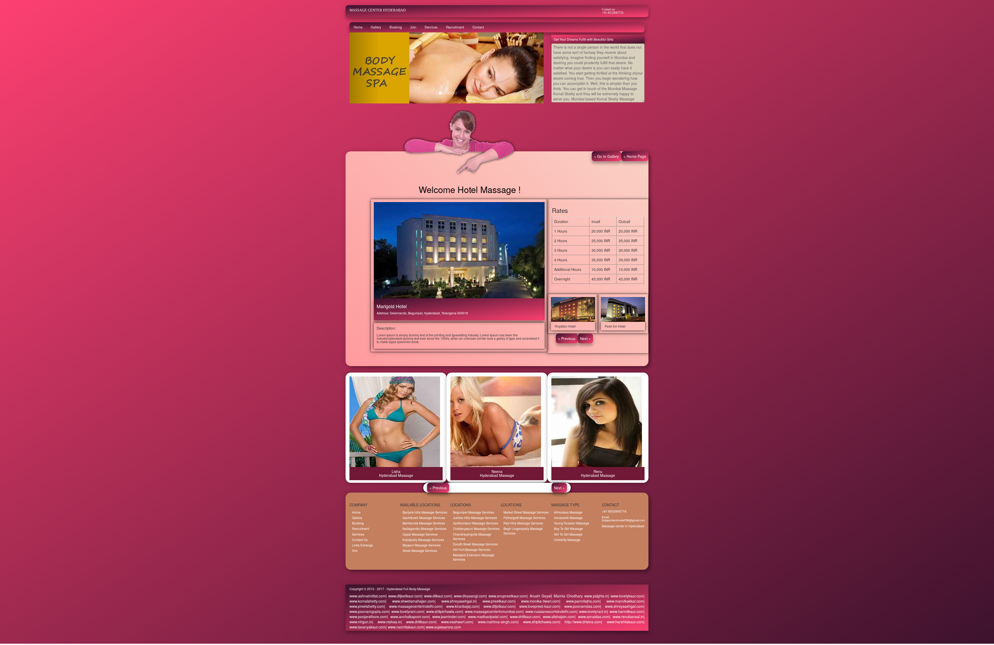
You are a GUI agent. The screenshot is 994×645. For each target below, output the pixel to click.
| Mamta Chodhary (567, 595)
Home (358, 27)
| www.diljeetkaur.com (403, 595)
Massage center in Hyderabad (623, 526)
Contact (478, 27)
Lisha (396, 471)
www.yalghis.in (595, 595)
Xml (354, 550)
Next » (585, 338)
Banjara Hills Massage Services (425, 512)
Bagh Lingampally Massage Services (523, 530)
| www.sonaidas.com (592, 616)
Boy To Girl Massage (568, 528)
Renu (598, 471)
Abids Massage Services (420, 550)
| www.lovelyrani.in (591, 611)
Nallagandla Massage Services (425, 528)
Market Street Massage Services (526, 512)
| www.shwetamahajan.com (410, 601)
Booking (396, 27)
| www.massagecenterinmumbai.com (492, 611)
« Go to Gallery (606, 156)
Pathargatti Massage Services (524, 517)
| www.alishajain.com (557, 616)
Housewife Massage (568, 517)
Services (431, 27)
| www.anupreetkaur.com (506, 595)
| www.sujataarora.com (442, 626)
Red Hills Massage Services (523, 523)
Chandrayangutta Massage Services (472, 536)
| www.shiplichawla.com (538, 621)
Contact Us (360, 539)
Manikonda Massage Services (424, 523)
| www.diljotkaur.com (497, 606)
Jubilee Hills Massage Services (475, 517)
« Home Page (635, 156)
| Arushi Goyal (539, 595)
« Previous (566, 338)
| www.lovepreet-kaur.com (537, 606)
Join (413, 27)
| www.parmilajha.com (579, 601)
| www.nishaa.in (386, 621)
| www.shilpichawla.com (442, 611)
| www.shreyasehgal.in (455, 601)
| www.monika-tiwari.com (537, 601)
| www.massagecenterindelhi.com (413, 606)
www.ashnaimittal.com (367, 595)
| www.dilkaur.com (436, 595)
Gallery (376, 27)
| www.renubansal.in (626, 616)
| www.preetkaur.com (495, 601)
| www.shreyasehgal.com (622, 606)
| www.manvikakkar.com (622, 601)
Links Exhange (362, 545)
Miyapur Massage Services (422, 545)
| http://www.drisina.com (580, 621)
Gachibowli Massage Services (424, 517)
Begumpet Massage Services (473, 512)
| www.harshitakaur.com (622, 621)
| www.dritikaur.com (523, 616)
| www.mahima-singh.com (495, 621)
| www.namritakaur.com (405, 626)
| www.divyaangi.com (468, 595)
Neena (497, 471)
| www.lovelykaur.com (626, 595)
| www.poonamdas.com (579, 606)
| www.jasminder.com (447, 616)
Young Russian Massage (571, 523)
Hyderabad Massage (396, 475)
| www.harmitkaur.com (625, 611)
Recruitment (455, 27)
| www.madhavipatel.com (486, 616)
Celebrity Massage (567, 539)
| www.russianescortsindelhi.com (549, 611)
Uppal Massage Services (420, 534)
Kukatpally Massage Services (423, 539)
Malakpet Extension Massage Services (473, 557)
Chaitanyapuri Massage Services (476, 528)
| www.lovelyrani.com (406, 611)
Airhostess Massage (568, 512)
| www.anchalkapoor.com (408, 616)
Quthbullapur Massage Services (475, 523)
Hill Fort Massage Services (472, 549)
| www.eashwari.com (454, 621)
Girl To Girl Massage (568, 534)
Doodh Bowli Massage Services (475, 544)
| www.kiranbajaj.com (460, 606)
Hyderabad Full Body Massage (408, 589)
